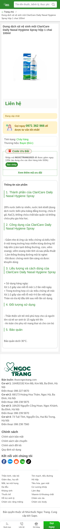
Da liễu (5, 487)
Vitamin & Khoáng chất (43, 494)
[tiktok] (28, 461)
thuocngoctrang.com (25, 379)
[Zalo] (10, 461)
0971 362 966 (35, 125)
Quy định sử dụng (11, 449)
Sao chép (12, 164)
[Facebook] (4, 461)
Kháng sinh (7, 490)
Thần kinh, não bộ (10, 476)
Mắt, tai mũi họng (10, 483)
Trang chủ (8, 12)
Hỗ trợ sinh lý (8, 498)
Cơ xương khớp (39, 487)
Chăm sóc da (38, 498)
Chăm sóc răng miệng (12, 502)
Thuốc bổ (6, 494)
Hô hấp (35, 479)
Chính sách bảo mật (12, 436)
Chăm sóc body (39, 502)
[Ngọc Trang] (22, 461)
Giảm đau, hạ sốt (10, 479)
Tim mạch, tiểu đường (42, 476)
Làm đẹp (36, 490)
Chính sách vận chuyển (14, 441)
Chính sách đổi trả (11, 445)
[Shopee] (16, 461)
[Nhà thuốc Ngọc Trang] (6, 4)
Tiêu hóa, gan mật (40, 483)
